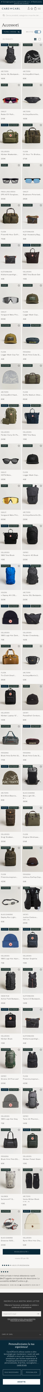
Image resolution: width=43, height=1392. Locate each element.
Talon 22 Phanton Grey (30, 1118)
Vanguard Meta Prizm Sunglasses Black (10, 313)
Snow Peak (5, 994)
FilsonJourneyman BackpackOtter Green (10, 876)
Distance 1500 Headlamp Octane (8, 1239)
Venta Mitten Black (31, 1198)
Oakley (3, 110)
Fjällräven (5, 150)
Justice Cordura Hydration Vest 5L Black (30, 916)
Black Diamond (29, 791)
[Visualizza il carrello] (35, 7)
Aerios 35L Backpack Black (32, 594)
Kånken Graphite (30, 957)
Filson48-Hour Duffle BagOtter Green (10, 233)
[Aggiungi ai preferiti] (18, 44)
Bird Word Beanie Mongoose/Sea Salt (9, 794)
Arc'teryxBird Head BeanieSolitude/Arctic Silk (10, 394)
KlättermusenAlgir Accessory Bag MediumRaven (30, 1038)
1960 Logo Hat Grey (9, 1118)
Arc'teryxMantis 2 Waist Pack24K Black (32, 674)
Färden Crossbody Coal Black (30, 634)
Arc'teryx (4, 70)
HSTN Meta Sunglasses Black (8, 474)
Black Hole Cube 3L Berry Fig (31, 754)
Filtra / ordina (10, 30)
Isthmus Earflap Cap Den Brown (32, 876)
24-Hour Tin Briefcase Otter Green (32, 153)
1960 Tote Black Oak (31, 273)
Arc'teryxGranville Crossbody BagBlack (31, 113)
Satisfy (25, 711)
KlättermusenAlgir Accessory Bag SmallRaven (8, 273)
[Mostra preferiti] (31, 7)
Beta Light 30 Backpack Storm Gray (32, 794)
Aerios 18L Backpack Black (9, 73)
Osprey (25, 551)
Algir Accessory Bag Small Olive (31, 233)
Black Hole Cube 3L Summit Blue (31, 353)
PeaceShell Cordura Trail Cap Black (31, 714)
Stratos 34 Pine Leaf (10, 1078)
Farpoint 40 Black (30, 554)
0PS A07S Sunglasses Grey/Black (10, 193)
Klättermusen (28, 230)
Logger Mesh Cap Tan (10, 353)
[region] (21, 1277)
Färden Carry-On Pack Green (10, 434)
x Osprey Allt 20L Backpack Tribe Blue (9, 594)
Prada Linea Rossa (8, 190)
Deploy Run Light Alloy (8, 916)
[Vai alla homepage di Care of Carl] (11, 7)
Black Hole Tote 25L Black (9, 1158)
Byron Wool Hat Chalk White (32, 1239)
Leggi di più (22, 1365)
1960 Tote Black (7, 554)
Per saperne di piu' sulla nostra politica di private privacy (21, 1318)
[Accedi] (29, 7)
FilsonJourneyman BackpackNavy (30, 1078)
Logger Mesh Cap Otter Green (30, 313)
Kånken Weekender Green (9, 153)
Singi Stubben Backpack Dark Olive (9, 836)
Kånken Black (6, 1038)
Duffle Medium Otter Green (31, 394)
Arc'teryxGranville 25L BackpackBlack (32, 514)
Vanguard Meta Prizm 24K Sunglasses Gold (10, 514)
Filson (25, 150)
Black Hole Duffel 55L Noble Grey (10, 754)
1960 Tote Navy (29, 434)
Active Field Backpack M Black (10, 998)
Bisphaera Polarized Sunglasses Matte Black (31, 193)
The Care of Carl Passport (21, 2)
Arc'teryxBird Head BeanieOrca (31, 73)
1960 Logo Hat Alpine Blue (10, 957)
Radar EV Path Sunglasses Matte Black (8, 113)
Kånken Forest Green (32, 1158)
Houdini (4, 591)
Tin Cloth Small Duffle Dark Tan (7, 674)
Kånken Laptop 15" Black (9, 714)
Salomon (4, 1195)
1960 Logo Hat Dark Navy (9, 634)
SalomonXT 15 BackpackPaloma (8, 1198)
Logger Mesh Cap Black (30, 474)
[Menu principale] (39, 7)
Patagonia (27, 351)
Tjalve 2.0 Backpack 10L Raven (31, 998)
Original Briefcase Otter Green (30, 836)
